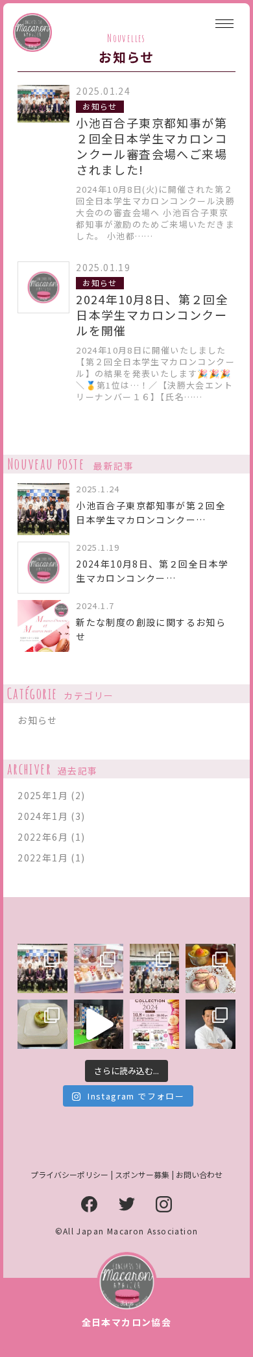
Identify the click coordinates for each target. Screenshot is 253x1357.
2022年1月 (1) (51, 857)
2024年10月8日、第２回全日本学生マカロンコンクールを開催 (152, 315)
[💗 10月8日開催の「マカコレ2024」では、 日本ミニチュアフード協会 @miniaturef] (98, 968)
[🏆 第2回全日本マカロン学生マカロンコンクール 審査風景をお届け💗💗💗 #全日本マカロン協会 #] (154, 968)
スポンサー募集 (142, 1174)
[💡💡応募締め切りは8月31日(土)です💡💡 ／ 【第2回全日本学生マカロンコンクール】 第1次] (210, 1024)
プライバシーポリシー (69, 1174)
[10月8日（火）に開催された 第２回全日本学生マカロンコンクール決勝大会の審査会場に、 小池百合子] (42, 968)
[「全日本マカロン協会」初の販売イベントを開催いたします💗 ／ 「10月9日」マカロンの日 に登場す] (154, 1024)
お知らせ (99, 106)
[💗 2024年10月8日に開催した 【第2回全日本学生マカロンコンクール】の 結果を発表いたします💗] (210, 968)
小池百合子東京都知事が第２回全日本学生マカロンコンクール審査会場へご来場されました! (151, 146)
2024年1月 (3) (51, 816)
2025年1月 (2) (51, 795)
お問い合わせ (199, 1174)
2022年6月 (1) (51, 836)
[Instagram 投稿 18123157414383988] (98, 1024)
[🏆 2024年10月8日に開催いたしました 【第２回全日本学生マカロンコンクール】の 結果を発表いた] (42, 1024)
